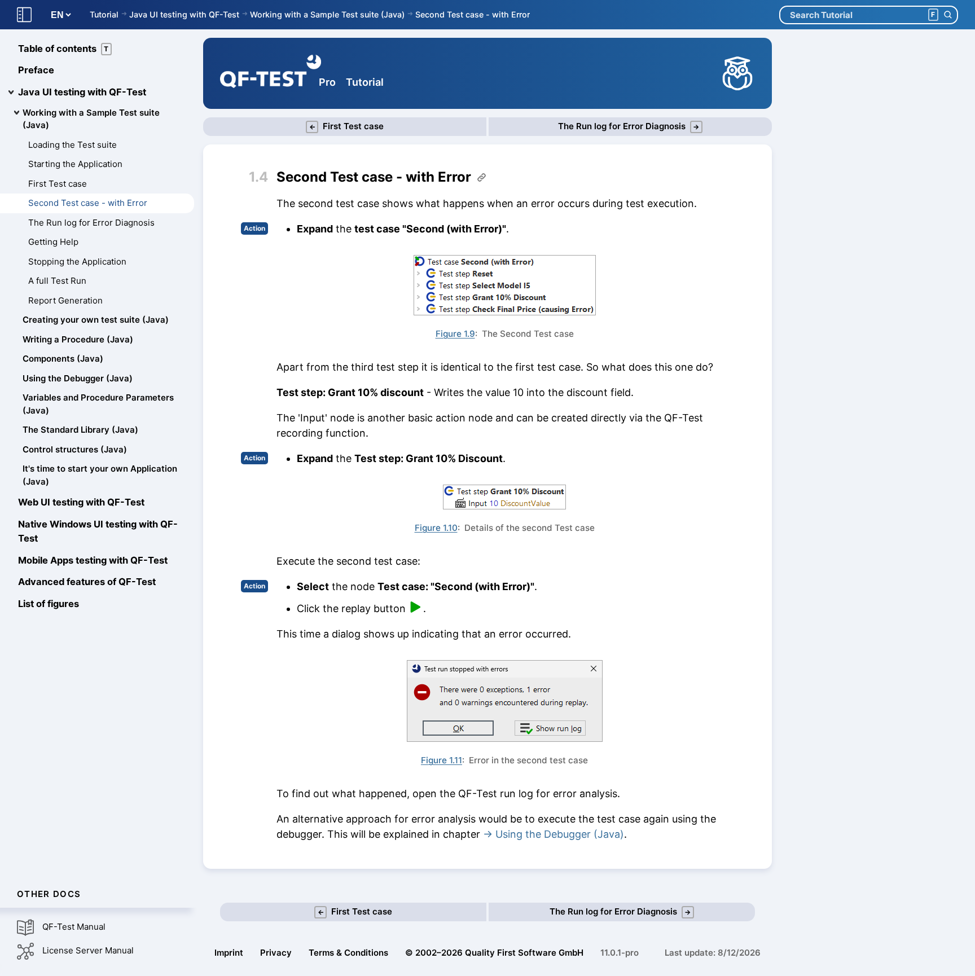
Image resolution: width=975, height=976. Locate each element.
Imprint (228, 952)
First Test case (57, 183)
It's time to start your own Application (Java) (100, 475)
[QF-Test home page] (270, 73)
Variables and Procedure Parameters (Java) (98, 404)
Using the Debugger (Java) (78, 378)
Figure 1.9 (455, 333)
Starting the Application (75, 164)
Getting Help (53, 242)
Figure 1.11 (441, 760)
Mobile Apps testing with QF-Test (93, 560)
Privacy (276, 952)
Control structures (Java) (75, 449)
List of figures (48, 604)
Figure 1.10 (436, 527)
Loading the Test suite (72, 144)
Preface (36, 70)
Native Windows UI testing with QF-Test (98, 531)
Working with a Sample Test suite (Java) (327, 14)
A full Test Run (57, 281)
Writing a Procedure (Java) (78, 339)
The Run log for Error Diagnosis (91, 222)
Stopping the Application (77, 261)
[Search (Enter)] (947, 15)
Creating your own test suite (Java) (96, 320)
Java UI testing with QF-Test (184, 14)
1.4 (258, 177)
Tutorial (104, 14)
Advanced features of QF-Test (87, 582)
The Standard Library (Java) (80, 430)
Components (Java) (63, 359)
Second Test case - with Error (472, 14)
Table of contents (63, 48)
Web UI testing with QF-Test (81, 502)
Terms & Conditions (348, 952)
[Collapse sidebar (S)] (24, 15)
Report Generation (65, 300)
